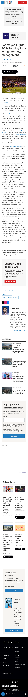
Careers (5, 662)
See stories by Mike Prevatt (18, 330)
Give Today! (11, 281)
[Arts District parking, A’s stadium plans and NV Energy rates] (7, 390)
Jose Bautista (10, 114)
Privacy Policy (20, 647)
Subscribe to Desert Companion (8, 672)
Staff (4, 658)
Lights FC (7, 102)
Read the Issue (14, 630)
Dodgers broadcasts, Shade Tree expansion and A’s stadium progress (19, 363)
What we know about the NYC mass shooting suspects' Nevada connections (20, 504)
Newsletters (6, 669)
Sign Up (14, 590)
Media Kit (17, 671)
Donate (23, 2)
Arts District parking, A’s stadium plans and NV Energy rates (19, 391)
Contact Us (6, 655)
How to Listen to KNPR (19, 660)
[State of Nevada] (6, 36)
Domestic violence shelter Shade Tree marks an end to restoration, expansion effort (18, 378)
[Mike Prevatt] (5, 310)
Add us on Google (15, 66)
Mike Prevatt (7, 60)
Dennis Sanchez (20, 134)
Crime (16, 495)
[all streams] (26, 694)
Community (15, 372)
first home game (15, 147)
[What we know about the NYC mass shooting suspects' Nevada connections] (20, 489)
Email (5, 416)
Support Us (6, 665)
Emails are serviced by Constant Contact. (14, 431)
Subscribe (14, 436)
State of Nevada (14, 36)
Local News (6, 294)
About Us (5, 652)
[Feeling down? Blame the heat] (20, 528)
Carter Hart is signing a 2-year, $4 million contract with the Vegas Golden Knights (7, 505)
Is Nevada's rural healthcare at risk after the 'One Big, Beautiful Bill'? (7, 543)
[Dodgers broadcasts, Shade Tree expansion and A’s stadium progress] (7, 361)
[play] (3, 694)
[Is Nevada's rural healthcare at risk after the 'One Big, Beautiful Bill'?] (8, 528)
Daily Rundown (16, 343)
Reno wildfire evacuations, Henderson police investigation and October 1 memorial (18, 349)
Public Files (18, 667)
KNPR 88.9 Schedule (17, 652)
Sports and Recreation (10, 297)
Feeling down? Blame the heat (19, 539)
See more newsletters (10, 586)
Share (4, 66)
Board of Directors (20, 664)
